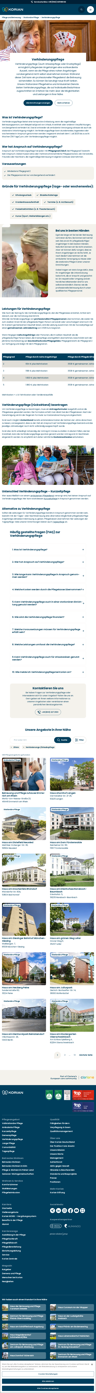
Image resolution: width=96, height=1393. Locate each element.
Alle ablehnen (48, 1381)
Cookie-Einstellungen (48, 1374)
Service (5, 1254)
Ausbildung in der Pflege (14, 1234)
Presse (53, 1178)
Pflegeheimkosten (11, 1192)
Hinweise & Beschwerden (62, 1170)
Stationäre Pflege (31, 17)
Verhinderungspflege (12, 1139)
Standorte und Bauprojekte (63, 1174)
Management (56, 1158)
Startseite (7, 1208)
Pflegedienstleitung (11, 1246)
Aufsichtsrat (56, 1162)
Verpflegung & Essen (60, 1127)
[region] (48, 1376)
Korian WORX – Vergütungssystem (19, 1216)
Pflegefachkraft (10, 1238)
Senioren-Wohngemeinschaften (18, 1174)
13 (75, 1055)
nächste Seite (85, 1055)
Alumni (5, 1224)
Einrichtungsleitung (11, 1250)
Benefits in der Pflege (12, 1220)
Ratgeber (6, 1269)
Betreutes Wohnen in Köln (14, 1166)
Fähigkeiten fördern (59, 1123)
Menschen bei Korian (12, 1277)
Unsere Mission (57, 1150)
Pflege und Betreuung (11, 17)
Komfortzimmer (10, 1184)
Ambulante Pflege (11, 1127)
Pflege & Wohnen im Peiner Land (18, 1170)
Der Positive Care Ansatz (62, 1146)
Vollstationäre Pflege (12, 1123)
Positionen (55, 1181)
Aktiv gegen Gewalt (59, 1166)
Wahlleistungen (9, 1188)
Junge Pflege (8, 1143)
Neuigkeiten (8, 1281)
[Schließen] (92, 1364)
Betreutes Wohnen (11, 1162)
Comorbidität (9, 1147)
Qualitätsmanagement (61, 1131)
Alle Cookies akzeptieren (48, 1388)
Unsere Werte (56, 1154)
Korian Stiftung (57, 1192)
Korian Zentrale (9, 1258)
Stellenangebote (10, 1212)
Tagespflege (58, 521)
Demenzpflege (9, 1135)
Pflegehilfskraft (9, 1242)
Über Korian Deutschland (62, 1142)
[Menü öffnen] (90, 9)
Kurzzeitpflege (50, 498)
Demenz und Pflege (11, 1273)
